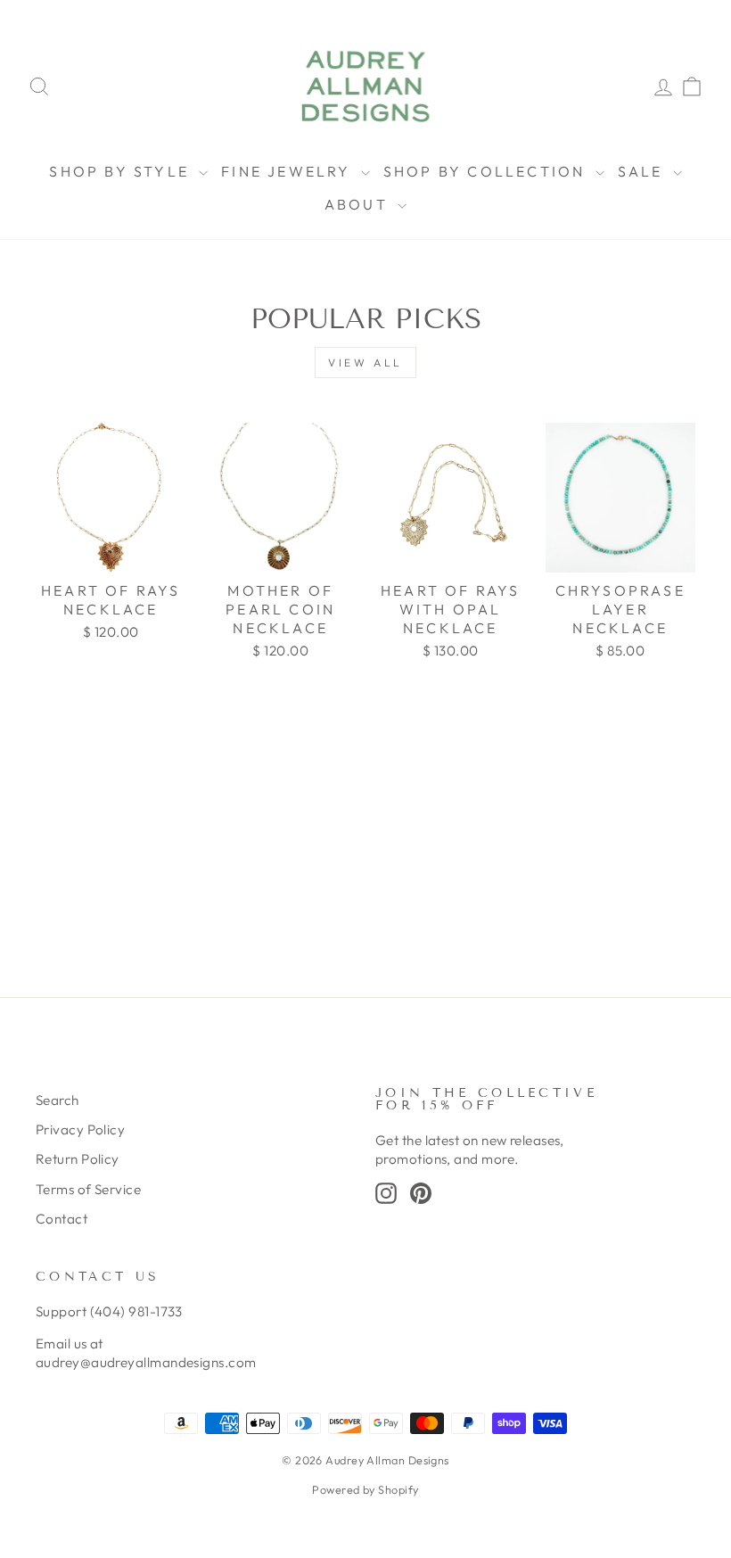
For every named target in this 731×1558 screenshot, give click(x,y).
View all (365, 362)
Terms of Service (88, 1189)
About (358, 204)
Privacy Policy (80, 1129)
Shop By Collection (487, 171)
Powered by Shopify (365, 1489)
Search (57, 1100)
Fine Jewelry (289, 171)
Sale (643, 171)
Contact (61, 1218)
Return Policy (77, 1158)
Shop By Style (121, 171)
